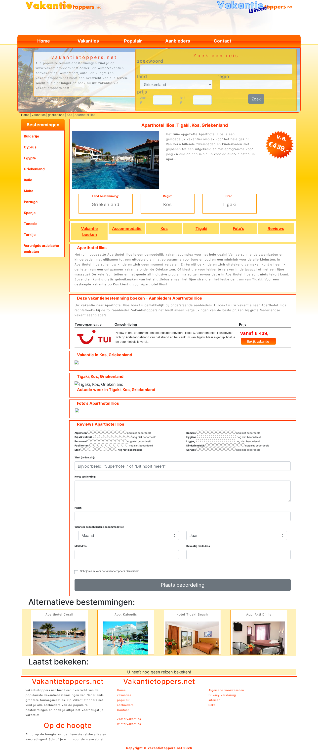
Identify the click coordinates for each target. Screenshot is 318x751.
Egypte (30, 158)
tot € (182, 100)
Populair (133, 41)
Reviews (276, 228)
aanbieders (125, 705)
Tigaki (201, 228)
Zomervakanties (129, 719)
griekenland (56, 115)
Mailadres (81, 545)
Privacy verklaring (222, 695)
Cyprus (30, 147)
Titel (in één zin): (85, 457)
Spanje (30, 213)
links (212, 705)
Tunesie (30, 223)
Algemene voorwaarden (226, 690)
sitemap (214, 700)
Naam (78, 507)
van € (143, 100)
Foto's (238, 228)
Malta (28, 191)
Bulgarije (31, 136)
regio (223, 76)
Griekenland (34, 169)
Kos (164, 228)
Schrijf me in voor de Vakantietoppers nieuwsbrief (109, 571)
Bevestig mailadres (198, 545)
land (142, 76)
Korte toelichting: (85, 476)
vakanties (38, 115)
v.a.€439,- (278, 143)
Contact (222, 41)
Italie (28, 180)
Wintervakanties (129, 724)
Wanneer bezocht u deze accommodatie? (99, 526)
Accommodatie (127, 228)
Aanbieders (177, 41)
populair (123, 700)
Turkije (30, 234)
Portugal (31, 202)
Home (43, 41)
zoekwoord (150, 61)
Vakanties (88, 41)
